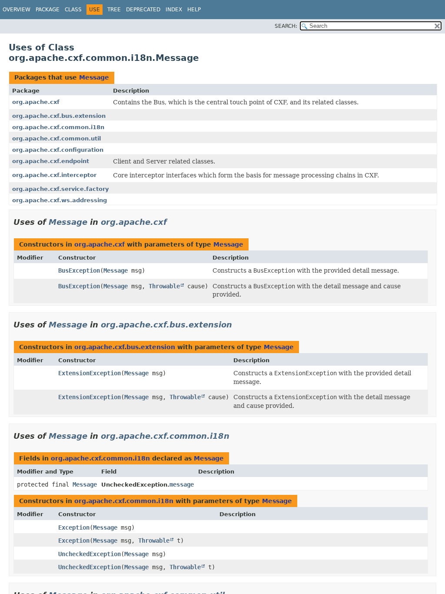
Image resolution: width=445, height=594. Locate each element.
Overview (16, 10)
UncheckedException (89, 554)
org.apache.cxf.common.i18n (58, 127)
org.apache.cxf (36, 102)
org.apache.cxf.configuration (57, 150)
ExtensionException (89, 373)
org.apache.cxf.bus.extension (59, 116)
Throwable (164, 286)
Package (48, 10)
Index (174, 10)
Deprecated (143, 10)
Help (194, 10)
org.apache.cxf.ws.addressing (59, 200)
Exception (74, 527)
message (181, 484)
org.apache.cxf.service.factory (60, 189)
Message (94, 77)
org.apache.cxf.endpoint (50, 161)
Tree (114, 10)
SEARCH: (286, 26)
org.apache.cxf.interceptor (54, 175)
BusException (79, 270)
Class (73, 10)
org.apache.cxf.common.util (56, 138)
